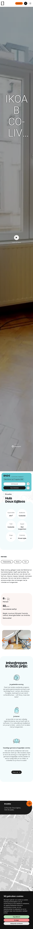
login (25, 3)
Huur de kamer (14, 488)
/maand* (17, 476)
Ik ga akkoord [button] (16, 916)
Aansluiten (19, 3)
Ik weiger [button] (16, 920)
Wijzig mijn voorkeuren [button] (16, 923)
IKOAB (2, 3)
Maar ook (15, 772)
